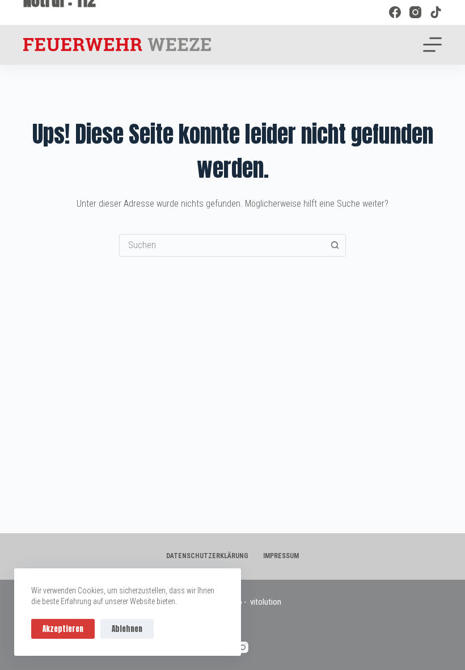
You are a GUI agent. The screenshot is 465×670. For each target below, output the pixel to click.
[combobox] (222, 245)
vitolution (265, 602)
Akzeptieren (63, 628)
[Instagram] (415, 12)
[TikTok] (436, 12)
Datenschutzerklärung (207, 556)
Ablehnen (127, 628)
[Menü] (432, 44)
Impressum (281, 556)
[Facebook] (395, 12)
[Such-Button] (334, 245)
